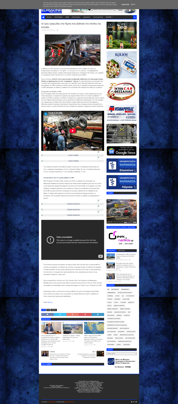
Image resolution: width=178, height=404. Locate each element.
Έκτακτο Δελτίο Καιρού (125, 292)
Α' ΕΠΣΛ (117, 296)
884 (48, 309)
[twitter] (134, 401)
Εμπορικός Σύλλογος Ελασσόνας (117, 325)
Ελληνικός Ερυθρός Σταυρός (115, 322)
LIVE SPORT (109, 17)
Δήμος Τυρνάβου (125, 309)
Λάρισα (116, 335)
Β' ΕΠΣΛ (109, 302)
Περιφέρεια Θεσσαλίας (124, 341)
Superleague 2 (111, 292)
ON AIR (67, 17)
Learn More (125, 4)
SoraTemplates (51, 402)
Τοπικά (119, 344)
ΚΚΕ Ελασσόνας (124, 328)
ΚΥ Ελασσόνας (111, 331)
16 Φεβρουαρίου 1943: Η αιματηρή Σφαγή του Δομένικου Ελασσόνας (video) (125, 256)
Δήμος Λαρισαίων (112, 309)
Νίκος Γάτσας (119, 338)
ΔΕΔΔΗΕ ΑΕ (131, 302)
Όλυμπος (110, 296)
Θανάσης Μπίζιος (112, 328)
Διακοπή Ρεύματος (120, 312)
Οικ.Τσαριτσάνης (130, 338)
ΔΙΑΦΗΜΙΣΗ (86, 17)
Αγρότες (109, 299)
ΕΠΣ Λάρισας (110, 315)
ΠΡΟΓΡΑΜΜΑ (59, 17)
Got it (133, 4)
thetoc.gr (50, 302)
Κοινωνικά (121, 331)
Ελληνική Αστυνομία (113, 318)
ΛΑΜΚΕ (109, 335)
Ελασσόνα (127, 315)
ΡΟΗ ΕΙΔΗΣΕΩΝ (98, 17)
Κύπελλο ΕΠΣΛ (131, 331)
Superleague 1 (125, 289)
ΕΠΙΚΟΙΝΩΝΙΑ (76, 17)
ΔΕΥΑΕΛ (109, 305)
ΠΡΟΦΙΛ (49, 17)
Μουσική (110, 338)
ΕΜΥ (129, 312)
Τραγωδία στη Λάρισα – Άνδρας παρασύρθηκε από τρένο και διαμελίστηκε (71, 337)
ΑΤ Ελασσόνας (130, 296)
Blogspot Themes (69, 402)
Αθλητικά (117, 299)
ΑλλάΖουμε (125, 299)
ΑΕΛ (123, 296)
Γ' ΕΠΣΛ (116, 302)
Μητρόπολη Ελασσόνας (127, 335)
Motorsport (115, 289)
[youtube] (136, 401)
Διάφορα (109, 312)
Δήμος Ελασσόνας (119, 305)
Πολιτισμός (110, 344)
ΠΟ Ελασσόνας (111, 341)
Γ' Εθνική (123, 302)
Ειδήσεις (53, 309)
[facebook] (132, 401)
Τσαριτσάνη (126, 344)
